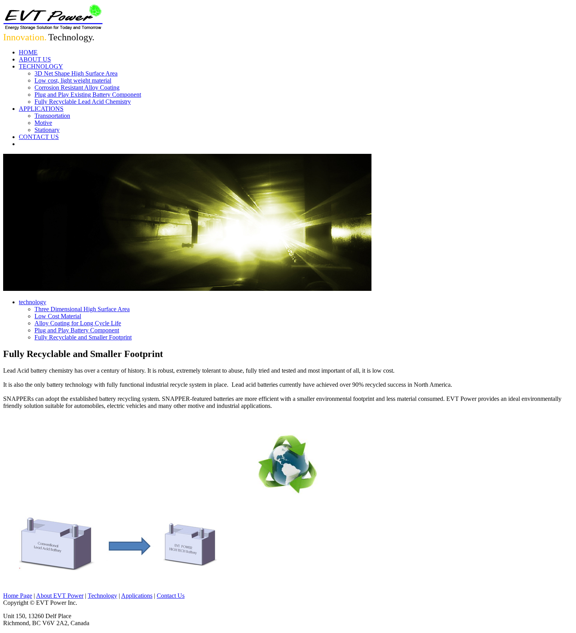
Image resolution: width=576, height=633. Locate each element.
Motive (43, 122)
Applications (136, 595)
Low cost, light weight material (72, 80)
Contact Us (171, 595)
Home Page (17, 595)
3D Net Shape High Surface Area (76, 73)
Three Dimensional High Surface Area (82, 309)
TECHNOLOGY (41, 66)
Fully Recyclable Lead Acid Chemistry (82, 101)
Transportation (52, 115)
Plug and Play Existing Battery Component (87, 94)
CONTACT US (39, 136)
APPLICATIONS (41, 108)
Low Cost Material (57, 316)
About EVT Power (59, 595)
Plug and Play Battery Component (76, 330)
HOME (28, 52)
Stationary (47, 129)
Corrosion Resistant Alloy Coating (77, 87)
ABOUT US (35, 59)
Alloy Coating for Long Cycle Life (77, 323)
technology (32, 302)
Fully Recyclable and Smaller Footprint (83, 337)
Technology (102, 595)
